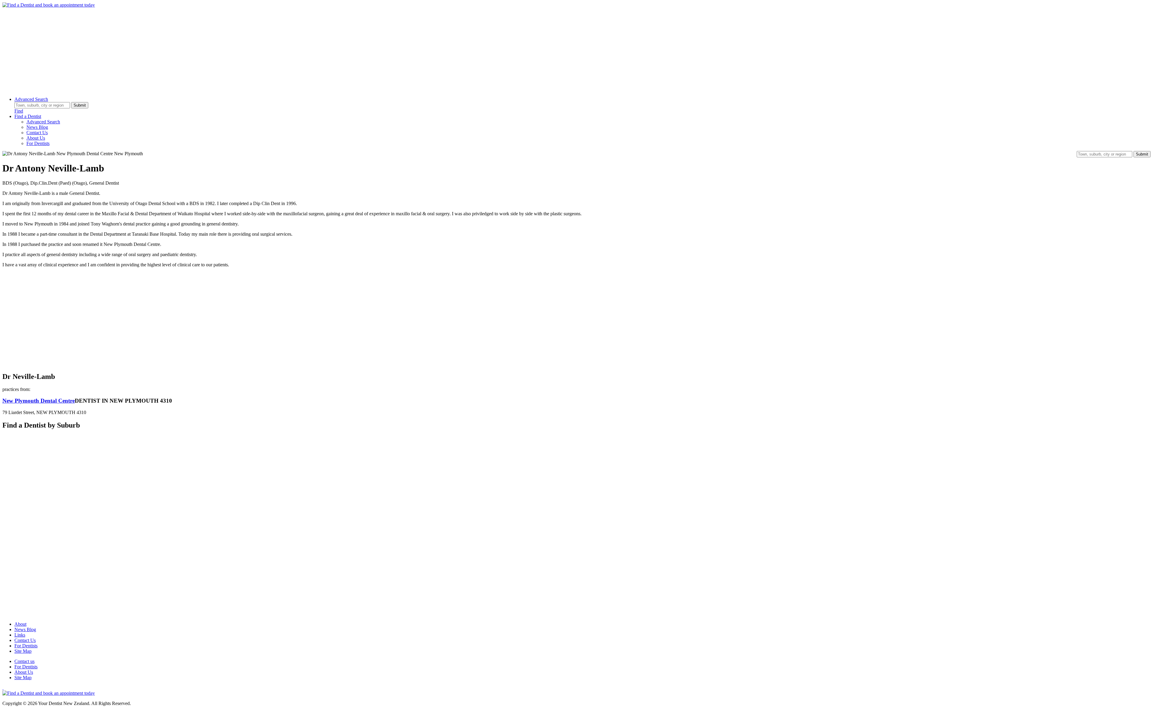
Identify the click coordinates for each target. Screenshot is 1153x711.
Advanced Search (31, 99)
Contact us (24, 661)
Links (19, 634)
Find (18, 110)
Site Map (23, 651)
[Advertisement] (182, 50)
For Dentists (38, 143)
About (20, 624)
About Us (35, 138)
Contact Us (37, 132)
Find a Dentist (27, 116)
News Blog (37, 127)
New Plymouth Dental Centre (38, 401)
